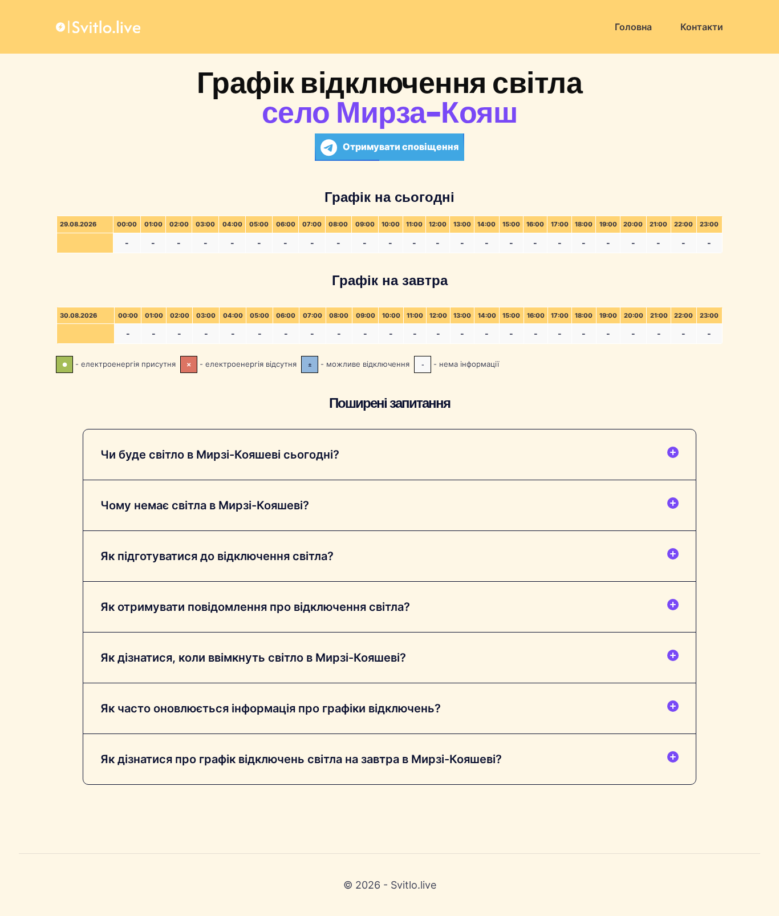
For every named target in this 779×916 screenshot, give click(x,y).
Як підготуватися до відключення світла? (217, 556)
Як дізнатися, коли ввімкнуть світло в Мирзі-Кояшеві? (253, 657)
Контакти (701, 27)
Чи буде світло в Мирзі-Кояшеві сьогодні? (219, 454)
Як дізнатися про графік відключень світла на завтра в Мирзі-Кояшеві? (301, 759)
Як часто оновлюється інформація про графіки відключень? (270, 708)
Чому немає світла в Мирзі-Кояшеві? (204, 505)
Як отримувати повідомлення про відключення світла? (255, 607)
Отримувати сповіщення (401, 146)
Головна (633, 27)
